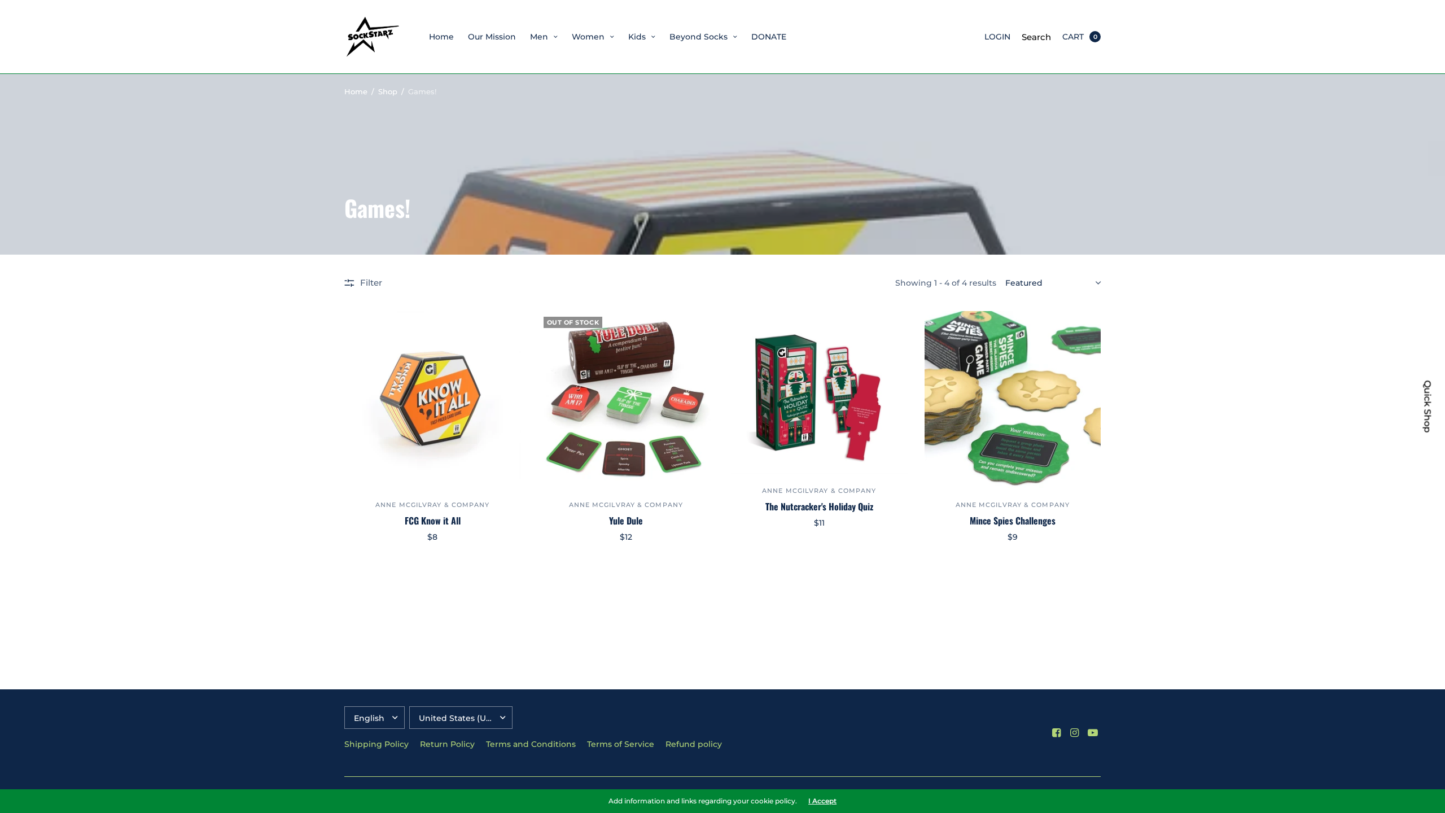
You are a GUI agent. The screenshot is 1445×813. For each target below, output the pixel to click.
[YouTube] (1093, 733)
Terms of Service (620, 744)
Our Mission (492, 37)
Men (539, 37)
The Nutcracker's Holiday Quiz (819, 506)
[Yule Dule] (626, 399)
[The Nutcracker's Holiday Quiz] (819, 392)
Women (588, 37)
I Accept (822, 801)
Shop (387, 91)
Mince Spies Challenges (1013, 520)
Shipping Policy (376, 744)
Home (441, 37)
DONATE (768, 37)
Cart (1073, 37)
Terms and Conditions (531, 744)
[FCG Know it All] (432, 399)
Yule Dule (626, 520)
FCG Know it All (433, 520)
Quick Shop (1427, 407)
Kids (637, 37)
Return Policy (447, 744)
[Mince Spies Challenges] (1013, 399)
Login (997, 37)
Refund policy (693, 744)
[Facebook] (1057, 733)
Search (1036, 37)
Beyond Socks (698, 37)
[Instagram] (1075, 733)
